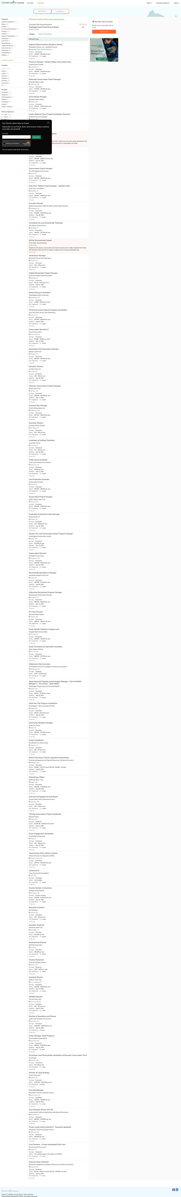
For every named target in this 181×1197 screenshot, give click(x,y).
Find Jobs (30, 3)
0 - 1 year (4, 114)
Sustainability (6, 53)
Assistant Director (36, 977)
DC (2, 85)
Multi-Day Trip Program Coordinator (43, 703)
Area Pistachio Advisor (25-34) (41, 1110)
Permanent (5, 92)
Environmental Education (9, 29)
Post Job (41, 3)
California (4, 78)
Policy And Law (6, 48)
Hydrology (5, 38)
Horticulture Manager (37, 255)
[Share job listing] (83, 27)
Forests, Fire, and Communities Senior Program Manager (51, 534)
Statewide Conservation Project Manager (45, 79)
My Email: (5, 133)
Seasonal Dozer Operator (39, 1162)
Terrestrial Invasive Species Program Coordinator (48, 310)
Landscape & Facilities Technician (42, 440)
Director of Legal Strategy (39, 1073)
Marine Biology (6, 43)
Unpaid (4, 104)
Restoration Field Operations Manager (44, 349)
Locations (59, 11)
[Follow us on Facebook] (173, 1190)
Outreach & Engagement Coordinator (43, 797)
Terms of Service (28, 1194)
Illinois (36, 29)
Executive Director (36, 203)
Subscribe (104, 32)
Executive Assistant (36, 925)
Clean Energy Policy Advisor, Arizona (43, 853)
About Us (4, 1194)
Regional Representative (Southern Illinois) (45, 44)
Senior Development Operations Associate (45, 647)
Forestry (4, 34)
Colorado (4, 81)
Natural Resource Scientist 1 (40, 292)
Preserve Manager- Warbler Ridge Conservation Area (50, 62)
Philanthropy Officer (36, 777)
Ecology (4, 26)
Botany (4, 24)
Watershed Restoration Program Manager (45, 592)
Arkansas (4, 76)
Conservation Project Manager (40, 168)
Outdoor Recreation (7, 45)
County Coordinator (36, 740)
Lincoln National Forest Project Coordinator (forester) (49, 114)
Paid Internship (6, 97)
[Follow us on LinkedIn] (177, 1190)
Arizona (4, 73)
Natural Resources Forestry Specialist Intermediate (49, 757)
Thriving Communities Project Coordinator (45, 814)
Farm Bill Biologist (36, 1090)
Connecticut (5, 83)
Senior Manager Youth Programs (41, 1036)
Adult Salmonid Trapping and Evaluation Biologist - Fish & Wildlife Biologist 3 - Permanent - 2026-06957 (55, 682)
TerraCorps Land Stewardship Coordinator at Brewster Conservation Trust (58, 1055)
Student (4, 99)
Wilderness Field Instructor (39, 664)
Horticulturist (34, 870)
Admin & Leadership (8, 22)
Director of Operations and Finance (42, 1016)
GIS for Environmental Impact (40, 240)
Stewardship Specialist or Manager (42, 573)
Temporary (5, 95)
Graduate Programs (162, 3)
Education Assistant (36, 907)
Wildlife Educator (36, 997)
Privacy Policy (18, 1194)
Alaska (3, 71)
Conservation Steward (37, 553)
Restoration (5, 50)
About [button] (176, 3)
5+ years (4, 119)
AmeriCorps (5, 102)
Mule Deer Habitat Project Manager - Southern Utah (49, 186)
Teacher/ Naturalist (36, 960)
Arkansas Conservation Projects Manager (45, 386)
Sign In (149, 3)
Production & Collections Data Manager (44, 514)
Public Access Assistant (38, 460)
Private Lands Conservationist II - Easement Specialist (50, 1127)
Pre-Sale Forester (36, 612)
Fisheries (4, 31)
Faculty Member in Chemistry (40, 888)
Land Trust (5, 41)
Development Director (37, 942)
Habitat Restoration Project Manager (43, 273)
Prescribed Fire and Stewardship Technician (46, 223)
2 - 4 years (5, 117)
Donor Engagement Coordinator (41, 834)
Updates (10, 1194)
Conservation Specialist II (38, 329)
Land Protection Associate (39, 479)
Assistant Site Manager (38, 405)
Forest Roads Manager (38, 97)
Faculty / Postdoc (7, 106)
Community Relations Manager (41, 723)
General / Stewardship (8, 36)
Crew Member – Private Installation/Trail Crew (47, 1144)
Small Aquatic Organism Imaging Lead (44, 629)
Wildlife (4, 55)
